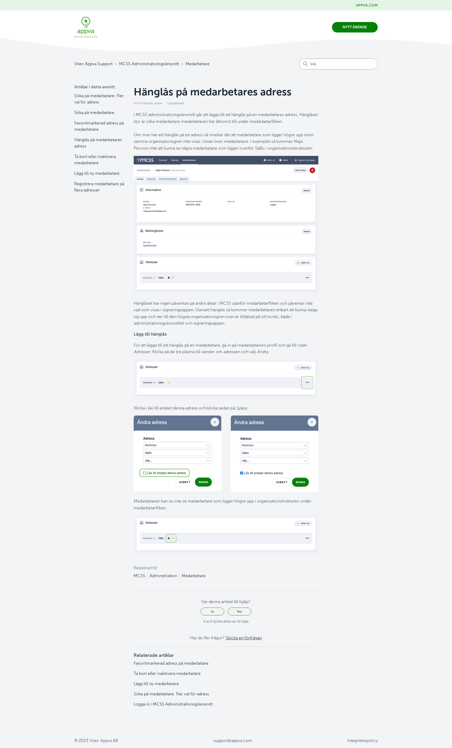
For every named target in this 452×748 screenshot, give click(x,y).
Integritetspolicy (362, 740)
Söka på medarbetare (94, 112)
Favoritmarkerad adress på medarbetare (99, 126)
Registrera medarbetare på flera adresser (99, 187)
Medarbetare (197, 63)
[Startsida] (85, 27)
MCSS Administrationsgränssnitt (149, 63)
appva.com (367, 5)
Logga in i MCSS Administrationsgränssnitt (173, 704)
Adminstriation (163, 575)
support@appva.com (232, 740)
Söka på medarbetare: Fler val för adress (99, 99)
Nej (239, 611)
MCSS (139, 575)
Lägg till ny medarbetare (97, 173)
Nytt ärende (355, 27)
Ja (212, 611)
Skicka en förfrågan (244, 637)
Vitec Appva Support (93, 63)
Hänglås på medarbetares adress (98, 143)
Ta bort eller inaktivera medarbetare (95, 159)
